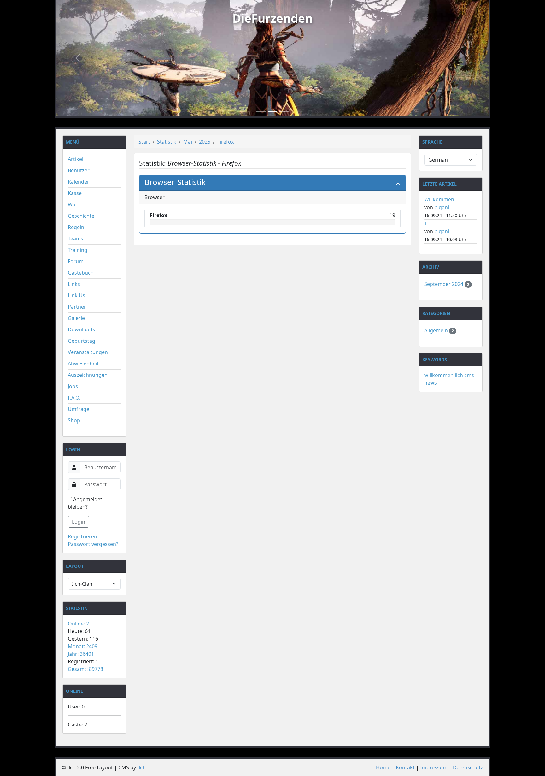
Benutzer (79, 170)
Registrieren (82, 536)
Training (77, 249)
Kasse (75, 193)
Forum (76, 261)
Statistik (166, 141)
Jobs (73, 386)
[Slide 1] (261, 111)
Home (383, 767)
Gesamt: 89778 (85, 669)
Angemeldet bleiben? (85, 503)
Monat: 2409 (82, 646)
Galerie (76, 318)
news (430, 382)
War (73, 204)
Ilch (141, 767)
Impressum (434, 767)
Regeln (76, 227)
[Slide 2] (272, 111)
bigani (441, 207)
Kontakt (405, 767)
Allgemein (436, 330)
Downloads (81, 329)
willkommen (439, 375)
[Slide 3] (284, 111)
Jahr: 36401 (81, 653)
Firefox (225, 141)
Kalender (78, 181)
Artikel (75, 159)
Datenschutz (468, 767)
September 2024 (444, 284)
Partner (77, 306)
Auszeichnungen (88, 374)
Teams (75, 238)
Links (74, 284)
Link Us (76, 295)
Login (78, 521)
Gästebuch (81, 272)
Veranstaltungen (88, 352)
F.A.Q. (74, 397)
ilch (459, 375)
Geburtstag (81, 340)
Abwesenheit (83, 363)
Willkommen (439, 199)
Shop (74, 420)
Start (144, 141)
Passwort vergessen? (93, 544)
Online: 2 (78, 623)
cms (469, 375)
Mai (187, 141)
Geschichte (81, 215)
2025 (204, 141)
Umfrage (78, 409)
